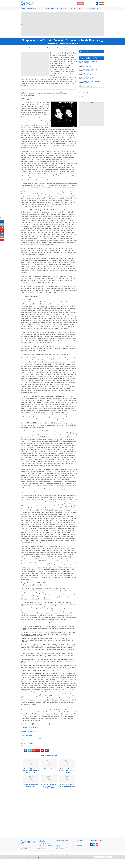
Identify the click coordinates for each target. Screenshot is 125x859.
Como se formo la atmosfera (60, 844)
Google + (103, 4)
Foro (98, 8)
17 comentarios (86, 62)
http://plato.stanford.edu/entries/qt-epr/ (32, 739)
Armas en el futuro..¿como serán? (88, 69)
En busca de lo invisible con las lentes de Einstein (67, 785)
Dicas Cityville (76, 842)
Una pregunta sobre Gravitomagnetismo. (90, 81)
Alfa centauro (41, 848)
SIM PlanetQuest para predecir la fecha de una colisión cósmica (31, 770)
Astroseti (28, 3)
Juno (80, 65)
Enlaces (58, 854)
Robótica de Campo (49, 769)
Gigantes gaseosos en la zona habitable (90, 89)
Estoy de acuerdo (99, 857)
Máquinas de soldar (78, 840)
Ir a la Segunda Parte (27, 735)
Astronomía (71, 8)
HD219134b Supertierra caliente (88, 61)
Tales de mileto (60, 848)
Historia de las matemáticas (42, 841)
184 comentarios (89, 94)
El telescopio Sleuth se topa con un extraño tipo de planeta (67, 770)
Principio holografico (61, 842)
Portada (23, 48)
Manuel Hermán (33, 727)
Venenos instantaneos (44, 847)
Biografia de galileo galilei (62, 847)
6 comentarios (88, 66)
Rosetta (81, 85)
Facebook (97, 4)
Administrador (53, 44)
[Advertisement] (62, 24)
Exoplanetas (31, 8)
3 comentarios (86, 82)
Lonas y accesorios (78, 845)
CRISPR (81, 97)
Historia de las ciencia (44, 843)
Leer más (109, 857)
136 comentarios (89, 86)
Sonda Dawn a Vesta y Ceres (87, 93)
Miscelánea (90, 8)
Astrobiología (49, 8)
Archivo (35, 48)
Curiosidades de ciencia (62, 840)
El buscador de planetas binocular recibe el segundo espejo (49, 786)
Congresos (82, 73)
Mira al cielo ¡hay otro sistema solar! (31, 785)
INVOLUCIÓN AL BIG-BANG (86, 77)
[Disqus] (49, 813)
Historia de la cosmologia (45, 845)
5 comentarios (88, 74)
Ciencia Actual (60, 8)
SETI (39, 8)
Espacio (80, 8)
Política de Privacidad (68, 854)
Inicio (23, 8)
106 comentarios (89, 70)
